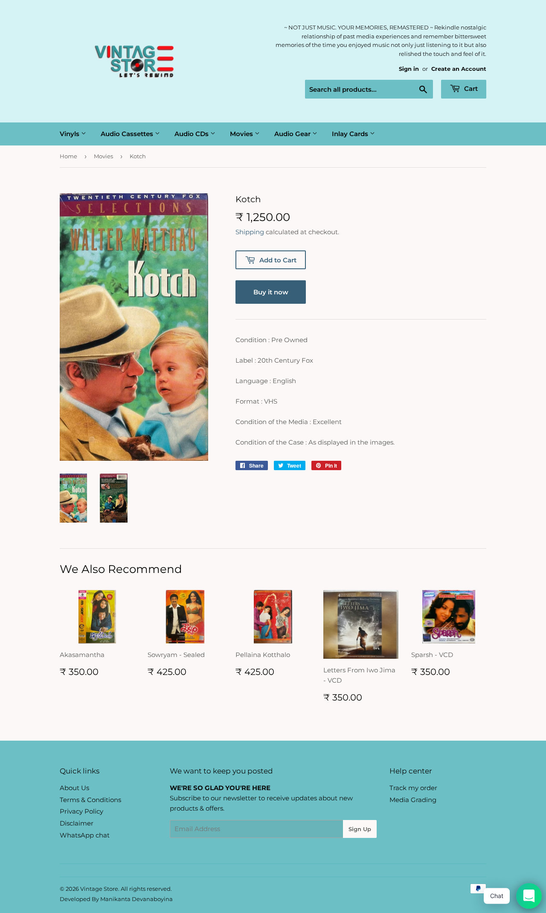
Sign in (409, 69)
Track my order (413, 788)
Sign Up (360, 829)
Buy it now (270, 292)
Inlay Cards (351, 134)
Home (68, 156)
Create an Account (458, 69)
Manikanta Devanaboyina (136, 899)
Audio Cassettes (128, 134)
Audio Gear (293, 134)
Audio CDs (192, 134)
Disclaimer (76, 823)
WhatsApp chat (85, 835)
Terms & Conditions (90, 800)
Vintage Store (99, 888)
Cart (470, 88)
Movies (242, 134)
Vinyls (70, 134)
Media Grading (412, 800)
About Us (74, 788)
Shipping (249, 232)
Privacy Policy (81, 811)
